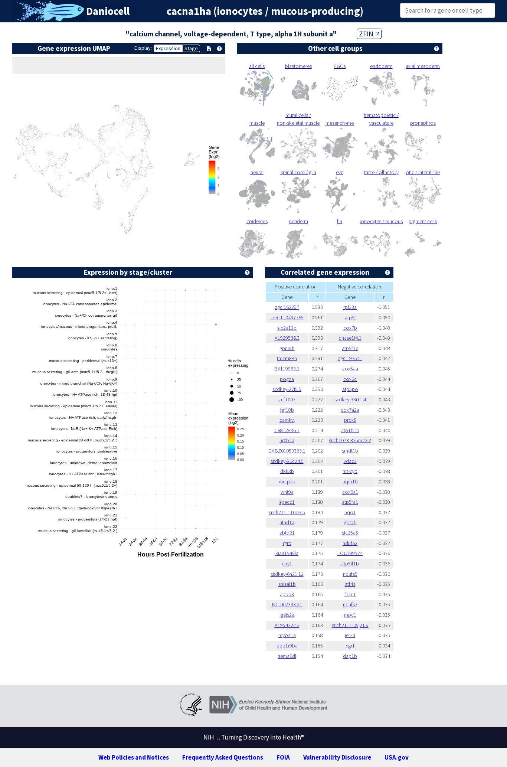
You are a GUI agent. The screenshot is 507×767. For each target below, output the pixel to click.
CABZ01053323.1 (286, 450)
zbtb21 (287, 532)
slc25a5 (350, 532)
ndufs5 (350, 574)
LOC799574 (350, 553)
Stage (191, 48)
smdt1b (350, 450)
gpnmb (287, 348)
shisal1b (287, 584)
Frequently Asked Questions (222, 757)
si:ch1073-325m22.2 (350, 440)
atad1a (286, 522)
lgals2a (286, 614)
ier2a (350, 635)
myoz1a (287, 635)
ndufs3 (350, 604)
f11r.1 (350, 594)
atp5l (350, 317)
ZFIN (367, 33)
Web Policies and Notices (133, 757)
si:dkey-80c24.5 (287, 461)
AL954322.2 (287, 625)
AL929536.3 (287, 337)
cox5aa (350, 368)
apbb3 (287, 594)
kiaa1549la (286, 553)
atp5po (350, 389)
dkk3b (287, 471)
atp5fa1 (350, 502)
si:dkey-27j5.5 (286, 389)
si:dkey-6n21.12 (287, 574)
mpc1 (350, 614)
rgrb (287, 543)
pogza (287, 379)
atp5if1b (350, 563)
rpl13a (350, 307)
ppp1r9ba (287, 645)
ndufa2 (350, 543)
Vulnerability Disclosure (337, 757)
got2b (350, 522)
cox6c (350, 379)
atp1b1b (350, 430)
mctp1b (287, 481)
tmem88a (287, 358)
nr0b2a (286, 440)
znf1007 (286, 399)
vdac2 (350, 461)
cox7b (350, 327)
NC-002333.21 (287, 604)
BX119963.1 (287, 368)
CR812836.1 (287, 430)
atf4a (350, 584)
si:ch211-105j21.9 (350, 625)
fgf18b (287, 410)
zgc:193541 (350, 358)
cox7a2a (350, 410)
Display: (143, 48)
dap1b (350, 656)
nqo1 (350, 512)
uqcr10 (350, 481)
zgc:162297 (287, 307)
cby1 (287, 563)
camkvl (287, 420)
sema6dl (287, 656)
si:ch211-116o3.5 (287, 512)
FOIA (283, 757)
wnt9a (287, 492)
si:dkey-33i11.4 (350, 399)
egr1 (350, 645)
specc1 (287, 502)
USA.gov (397, 757)
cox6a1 (350, 492)
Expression (168, 48)
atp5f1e (350, 348)
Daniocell (108, 11)
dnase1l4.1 (350, 337)
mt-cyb (350, 471)
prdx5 (350, 420)
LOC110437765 (287, 317)
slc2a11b (287, 327)
